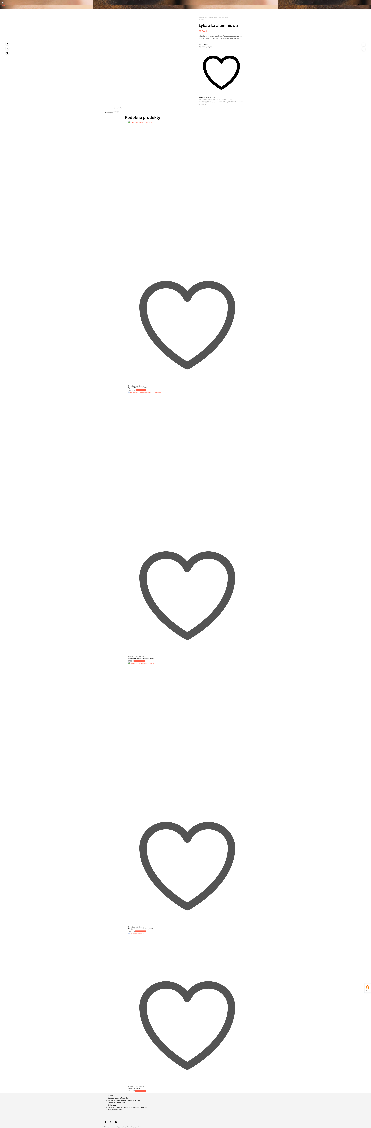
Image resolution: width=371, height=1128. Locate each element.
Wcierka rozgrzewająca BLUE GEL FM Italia (141, 658)
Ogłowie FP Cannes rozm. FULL (137, 388)
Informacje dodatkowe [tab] (116, 108)
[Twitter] (7, 48)
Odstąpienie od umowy (116, 1103)
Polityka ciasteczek (115, 1110)
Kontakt (110, 1096)
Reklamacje (112, 1105)
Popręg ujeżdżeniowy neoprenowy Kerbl (140, 929)
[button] (352, 4)
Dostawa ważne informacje (118, 1098)
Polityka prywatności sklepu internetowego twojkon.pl (128, 1107)
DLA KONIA (223, 102)
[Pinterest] (7, 53)
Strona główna (203, 17)
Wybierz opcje (141, 390)
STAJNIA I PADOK (213, 17)
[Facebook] (7, 43)
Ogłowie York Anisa (134, 1088)
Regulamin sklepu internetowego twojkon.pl (124, 1100)
